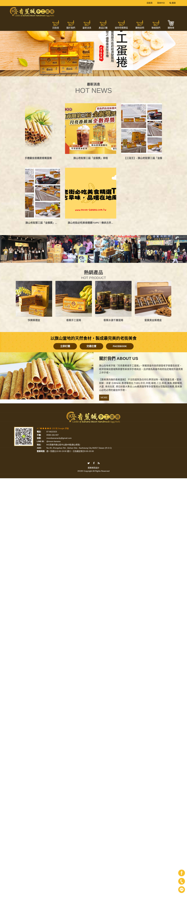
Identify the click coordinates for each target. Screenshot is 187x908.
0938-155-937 (52, 360)
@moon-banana (53, 367)
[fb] (181, 873)
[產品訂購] (103, 23)
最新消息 (87, 28)
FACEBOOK (120, 271)
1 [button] (87, 70)
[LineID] (181, 889)
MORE (104, 322)
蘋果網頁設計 (93, 393)
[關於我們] (70, 23)
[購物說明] (139, 23)
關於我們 (70, 28)
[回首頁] (55, 23)
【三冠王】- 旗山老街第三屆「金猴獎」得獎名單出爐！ (60, 148)
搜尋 (173, 3)
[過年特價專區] (121, 23)
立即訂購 (65, 271)
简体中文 (161, 3)
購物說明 (139, 28)
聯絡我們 (156, 28)
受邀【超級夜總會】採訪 (139, 148)
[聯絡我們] (156, 23)
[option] (93, 47)
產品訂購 (103, 28)
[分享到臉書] (93, 388)
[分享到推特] (88, 388)
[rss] (99, 388)
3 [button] (95, 70)
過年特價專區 (121, 28)
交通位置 (91, 271)
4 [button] (99, 70)
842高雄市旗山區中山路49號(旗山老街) (63, 370)
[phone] (181, 881)
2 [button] (91, 70)
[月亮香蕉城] (32, 12)
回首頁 (150, 3)
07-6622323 (51, 357)
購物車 (171, 28)
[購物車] (171, 23)
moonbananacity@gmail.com (59, 363)
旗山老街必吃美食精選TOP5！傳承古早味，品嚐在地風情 (107, 148)
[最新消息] (87, 23)
